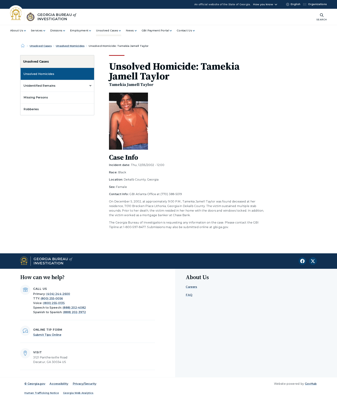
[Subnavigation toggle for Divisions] (66, 30)
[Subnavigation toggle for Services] (46, 30)
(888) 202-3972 (74, 312)
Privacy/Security (85, 383)
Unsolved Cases (41, 46)
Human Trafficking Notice (41, 393)
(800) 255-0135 (53, 303)
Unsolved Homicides (70, 46)
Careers (191, 287)
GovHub (311, 383)
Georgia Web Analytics (78, 393)
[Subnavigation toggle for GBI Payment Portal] (173, 30)
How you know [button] (263, 4)
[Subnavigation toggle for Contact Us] (196, 30)
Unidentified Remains (39, 85)
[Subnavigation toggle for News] (138, 30)
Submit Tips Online (47, 334)
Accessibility (58, 383)
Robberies (31, 109)
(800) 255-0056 (52, 298)
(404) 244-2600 (58, 294)
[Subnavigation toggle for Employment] (92, 30)
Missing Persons (36, 97)
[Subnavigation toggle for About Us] (27, 30)
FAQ (189, 295)
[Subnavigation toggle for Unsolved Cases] (122, 30)
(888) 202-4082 (74, 307)
